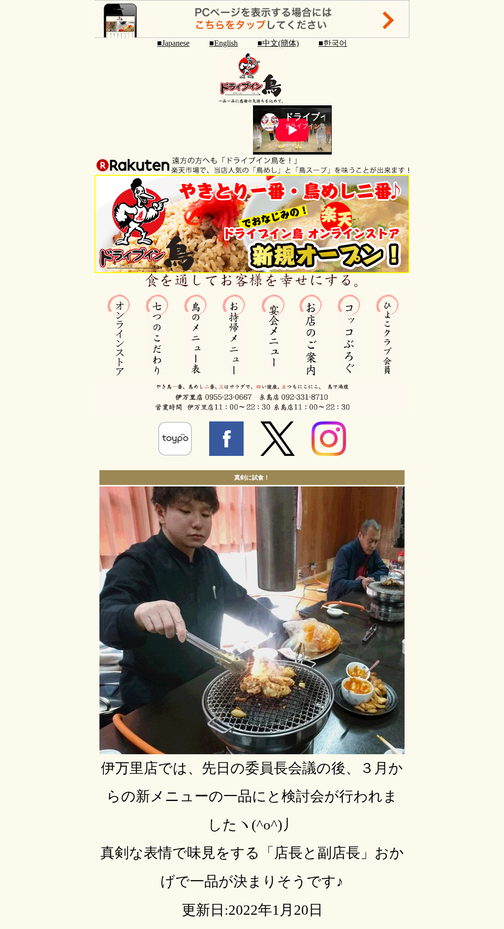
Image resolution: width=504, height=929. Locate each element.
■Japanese (173, 43)
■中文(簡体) (278, 43)
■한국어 (332, 43)
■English (223, 43)
